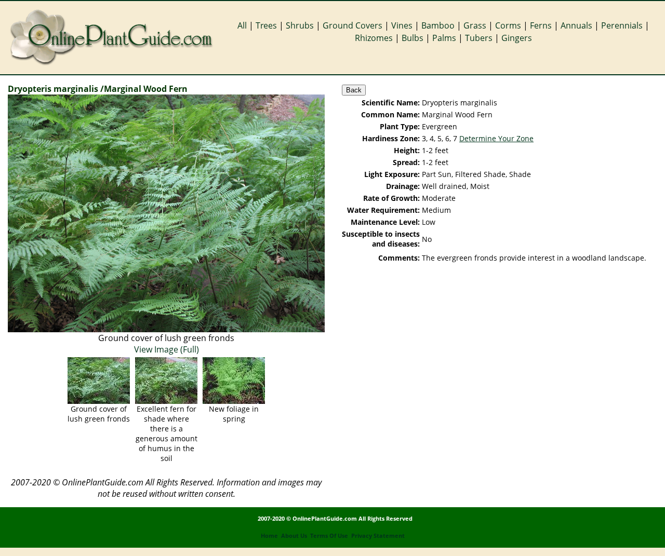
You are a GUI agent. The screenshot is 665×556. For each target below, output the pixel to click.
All (242, 25)
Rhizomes (374, 38)
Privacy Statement (378, 535)
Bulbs (412, 38)
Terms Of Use (329, 535)
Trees (266, 25)
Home (269, 535)
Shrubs (300, 25)
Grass (474, 25)
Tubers (479, 38)
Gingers (516, 38)
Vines (402, 25)
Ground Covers (352, 25)
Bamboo (438, 25)
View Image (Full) (166, 349)
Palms (444, 38)
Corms (508, 25)
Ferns (541, 25)
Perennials (622, 25)
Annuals (576, 25)
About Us (294, 535)
